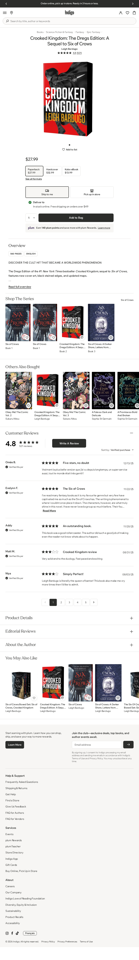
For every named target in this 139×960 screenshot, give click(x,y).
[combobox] (71, 21)
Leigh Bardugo (69, 48)
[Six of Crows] (18, 322)
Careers (10, 886)
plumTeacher (13, 846)
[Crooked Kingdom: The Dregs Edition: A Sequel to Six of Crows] (72, 322)
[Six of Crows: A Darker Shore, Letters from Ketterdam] (101, 322)
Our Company (13, 892)
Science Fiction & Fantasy (59, 32)
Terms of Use (86, 941)
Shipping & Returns (16, 788)
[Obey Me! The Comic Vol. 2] (18, 390)
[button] (5, 13)
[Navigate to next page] (93, 602)
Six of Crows (127, 300)
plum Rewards (13, 840)
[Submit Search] (7, 21)
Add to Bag (76, 217)
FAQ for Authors (14, 812)
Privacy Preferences (67, 941)
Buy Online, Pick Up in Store (21, 871)
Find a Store (12, 800)
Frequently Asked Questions (21, 781)
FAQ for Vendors (14, 818)
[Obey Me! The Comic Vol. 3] (76, 390)
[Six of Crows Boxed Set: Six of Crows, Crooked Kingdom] (21, 682)
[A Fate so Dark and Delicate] (103, 390)
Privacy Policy (48, 941)
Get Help (10, 794)
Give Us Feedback (15, 806)
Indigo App (11, 858)
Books (40, 32)
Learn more (104, 227)
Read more (49, 510)
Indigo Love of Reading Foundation (25, 898)
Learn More (14, 744)
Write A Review (69, 443)
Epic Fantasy (93, 32)
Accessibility (12, 923)
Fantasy (80, 32)
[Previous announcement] (6, 3)
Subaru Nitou (12, 418)
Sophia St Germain (102, 418)
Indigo (16, 941)
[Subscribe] (128, 744)
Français (30, 933)
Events (9, 834)
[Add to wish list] (26, 337)
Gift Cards (11, 864)
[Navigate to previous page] (45, 602)
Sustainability (13, 910)
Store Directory (14, 852)
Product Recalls (14, 917)
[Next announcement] (132, 3)
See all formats (33, 179)
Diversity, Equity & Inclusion (21, 904)
